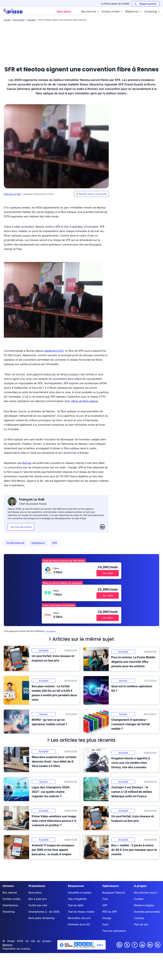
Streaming (9, 911)
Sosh (105, 924)
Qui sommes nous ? (145, 892)
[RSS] (157, 945)
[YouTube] (142, 945)
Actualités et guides (79, 892)
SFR (54, 543)
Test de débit (75, 905)
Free (105, 898)
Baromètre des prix (79, 918)
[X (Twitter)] (127, 945)
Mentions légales (144, 905)
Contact (138, 898)
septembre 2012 (54, 350)
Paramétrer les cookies (16, 948)
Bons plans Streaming (41, 918)
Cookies (139, 918)
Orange (106, 918)
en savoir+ (51, 631)
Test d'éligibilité (77, 898)
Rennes (27, 463)
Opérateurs (38, 543)
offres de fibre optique (84, 401)
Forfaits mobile (11, 898)
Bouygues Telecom (113, 892)
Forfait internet (15, 543)
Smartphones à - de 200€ (44, 911)
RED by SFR (109, 911)
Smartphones (10, 905)
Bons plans (35, 892)
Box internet (10, 892)
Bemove (7, 944)
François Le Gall (12, 194)
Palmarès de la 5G (79, 924)
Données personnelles (147, 911)
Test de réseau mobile (81, 911)
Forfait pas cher (37, 905)
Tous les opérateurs (114, 930)
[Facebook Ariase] (135, 945)
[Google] (119, 945)
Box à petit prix (37, 898)
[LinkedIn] (102, 526)
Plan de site (141, 924)
